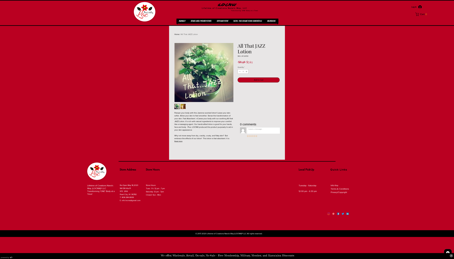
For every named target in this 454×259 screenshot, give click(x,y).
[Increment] (246, 71)
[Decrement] (239, 71)
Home (176, 34)
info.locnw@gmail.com (131, 200)
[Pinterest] (333, 214)
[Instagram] (328, 214)
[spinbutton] (243, 71)
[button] (422, 14)
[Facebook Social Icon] (338, 214)
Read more (178, 141)
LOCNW (227, 5)
